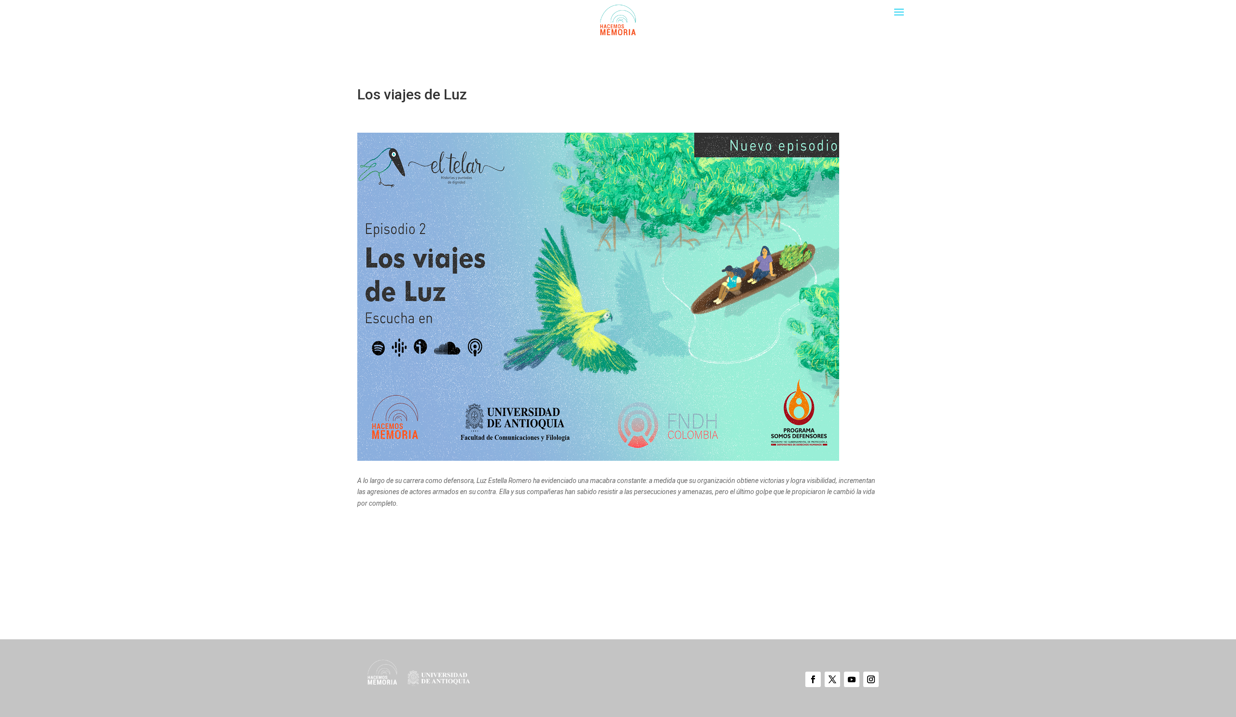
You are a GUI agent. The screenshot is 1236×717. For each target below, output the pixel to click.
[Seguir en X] (832, 679)
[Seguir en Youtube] (851, 679)
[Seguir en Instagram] (871, 679)
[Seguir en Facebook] (813, 679)
